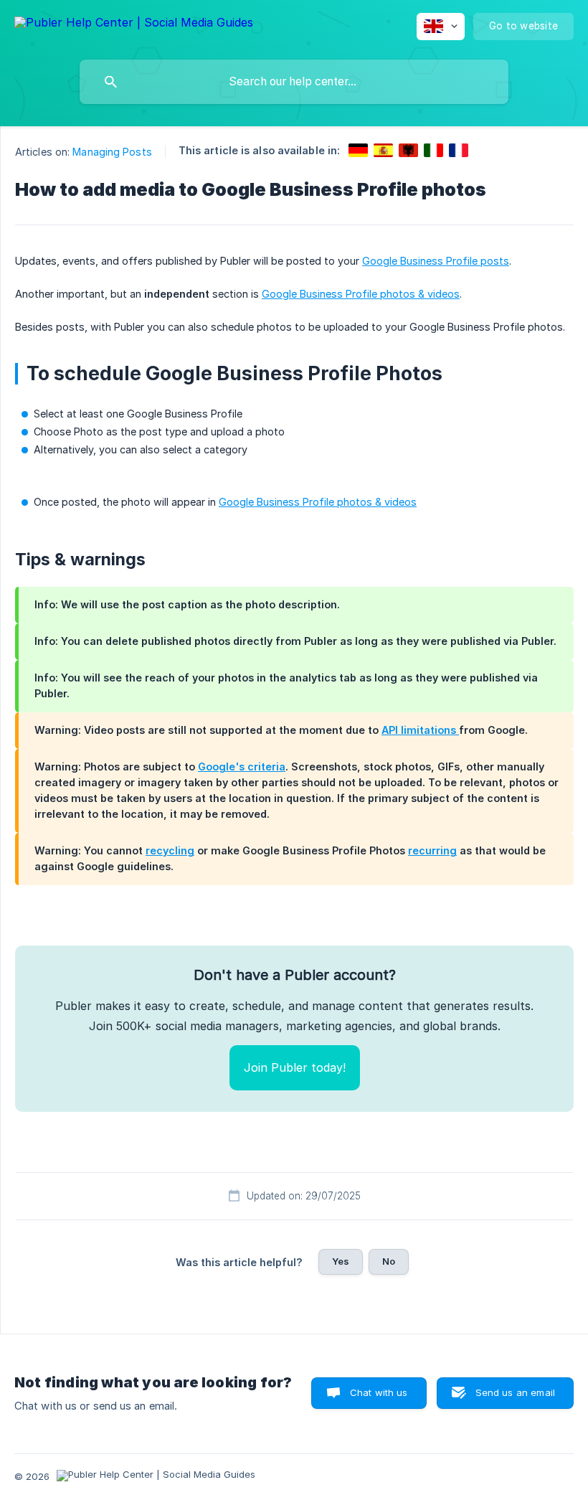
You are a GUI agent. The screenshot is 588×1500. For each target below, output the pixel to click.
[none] (133, 25)
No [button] (388, 1261)
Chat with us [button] (379, 1392)
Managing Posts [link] (111, 152)
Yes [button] (340, 1261)
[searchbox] (294, 82)
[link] (358, 150)
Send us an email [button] (515, 1392)
